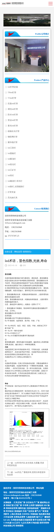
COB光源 (7, 523)
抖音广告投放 (28, 511)
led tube (6, 520)
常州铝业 (10, 511)
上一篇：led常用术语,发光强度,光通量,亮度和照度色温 (25, 464)
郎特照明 (19, 526)
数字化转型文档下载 (41, 520)
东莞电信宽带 (19, 517)
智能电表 (39, 505)
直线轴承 (18, 511)
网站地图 (40, 488)
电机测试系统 (44, 514)
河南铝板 (34, 514)
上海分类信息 (15, 514)
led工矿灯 (16, 523)
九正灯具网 (26, 523)
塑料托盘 (22, 508)
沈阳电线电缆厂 (33, 508)
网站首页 (18, 252)
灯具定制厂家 (19, 502)
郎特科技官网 (12, 508)
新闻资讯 (27, 252)
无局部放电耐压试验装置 (21, 520)
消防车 (6, 514)
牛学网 (25, 505)
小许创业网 (8, 517)
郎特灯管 (10, 505)
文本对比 (26, 514)
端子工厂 (40, 517)
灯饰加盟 (35, 523)
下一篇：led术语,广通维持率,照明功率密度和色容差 (26, 473)
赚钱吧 (47, 517)
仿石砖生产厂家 (32, 502)
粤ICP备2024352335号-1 (21, 498)
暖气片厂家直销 (41, 511)
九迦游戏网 (31, 517)
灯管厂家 (18, 505)
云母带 (32, 505)
